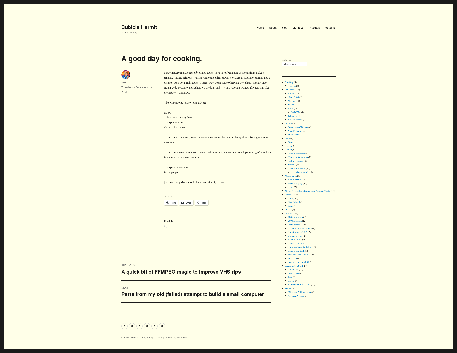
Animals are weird (299, 172)
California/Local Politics (300, 228)
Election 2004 (295, 239)
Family (291, 198)
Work (290, 205)
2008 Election (295, 220)
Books (291, 93)
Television (293, 115)
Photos (288, 209)
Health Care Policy (297, 243)
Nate (123, 82)
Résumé (330, 28)
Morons (291, 164)
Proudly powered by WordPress (172, 337)
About (273, 28)
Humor (288, 149)
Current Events (295, 235)
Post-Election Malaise (298, 254)
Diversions (290, 89)
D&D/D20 (296, 112)
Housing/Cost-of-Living (299, 247)
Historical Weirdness (298, 157)
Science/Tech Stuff (294, 265)
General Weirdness (297, 153)
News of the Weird (296, 168)
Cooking (289, 82)
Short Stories (294, 134)
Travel (288, 288)
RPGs (290, 108)
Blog (284, 28)
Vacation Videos (296, 295)
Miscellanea (291, 175)
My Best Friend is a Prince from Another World (307, 190)
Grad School (294, 202)
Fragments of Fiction (298, 127)
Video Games (294, 119)
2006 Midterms (295, 217)
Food (124, 92)
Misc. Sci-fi (293, 97)
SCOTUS (292, 258)
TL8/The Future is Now (299, 284)
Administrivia (294, 179)
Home (260, 28)
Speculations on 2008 (298, 262)
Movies (291, 100)
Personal (289, 194)
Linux (291, 280)
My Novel (298, 28)
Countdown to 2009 (297, 232)
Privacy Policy (146, 337)
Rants (290, 187)
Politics (288, 213)
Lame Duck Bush (296, 250)
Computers (293, 269)
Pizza (290, 142)
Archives (286, 60)
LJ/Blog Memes (295, 160)
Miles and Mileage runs (299, 292)
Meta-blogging (295, 183)
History (288, 145)
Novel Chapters (295, 130)
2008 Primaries (295, 224)
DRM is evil (294, 273)
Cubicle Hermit (139, 27)
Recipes (314, 28)
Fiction (288, 123)
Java (290, 277)
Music (291, 104)
